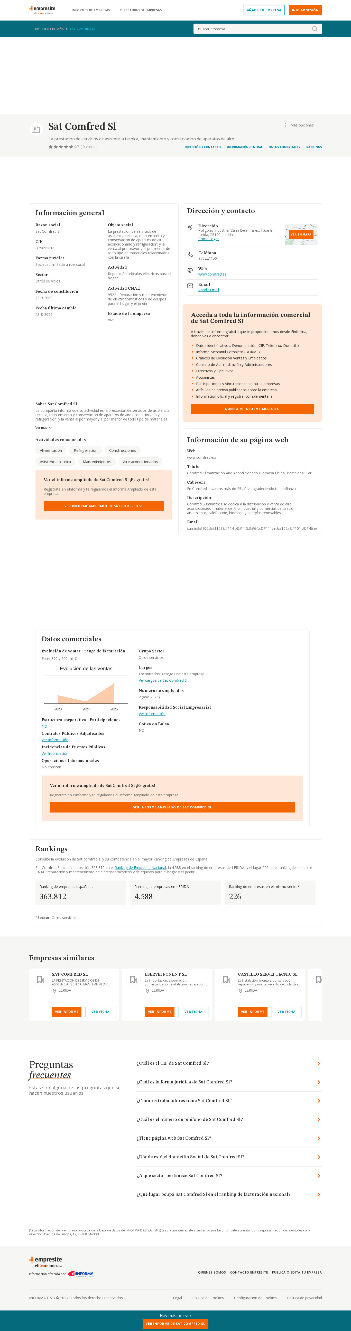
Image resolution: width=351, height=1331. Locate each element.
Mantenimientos (97, 461)
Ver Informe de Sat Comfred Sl (175, 1324)
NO (44, 726)
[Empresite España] (44, 10)
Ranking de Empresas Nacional (140, 867)
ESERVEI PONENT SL (166, 975)
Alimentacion (51, 450)
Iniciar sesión (305, 10)
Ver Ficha (100, 1012)
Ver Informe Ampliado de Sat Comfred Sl (103, 506)
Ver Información (55, 740)
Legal (177, 1297)
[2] (56, 147)
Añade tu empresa (264, 10)
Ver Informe (67, 1012)
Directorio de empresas (141, 10)
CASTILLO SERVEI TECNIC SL (268, 975)
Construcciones (122, 450)
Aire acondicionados (140, 461)
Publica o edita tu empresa (297, 1272)
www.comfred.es (212, 274)
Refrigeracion (85, 450)
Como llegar (208, 239)
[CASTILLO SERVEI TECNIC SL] (226, 980)
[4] (66, 147)
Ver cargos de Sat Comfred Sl (163, 680)
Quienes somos (212, 1272)
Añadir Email (208, 290)
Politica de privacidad (304, 1297)
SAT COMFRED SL (70, 975)
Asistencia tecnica (55, 461)
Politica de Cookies (208, 1297)
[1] (51, 147)
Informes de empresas (91, 10)
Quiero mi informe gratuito (252, 409)
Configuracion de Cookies (255, 1297)
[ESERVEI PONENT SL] (133, 980)
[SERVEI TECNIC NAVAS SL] (319, 980)
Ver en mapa (301, 234)
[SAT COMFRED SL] (40, 980)
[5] (71, 147)
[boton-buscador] (315, 29)
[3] (61, 147)
